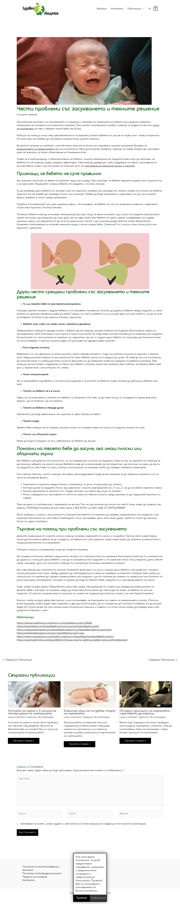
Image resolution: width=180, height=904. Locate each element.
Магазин (102, 9)
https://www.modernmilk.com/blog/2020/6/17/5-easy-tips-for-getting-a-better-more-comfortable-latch (72, 640)
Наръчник (32, 717)
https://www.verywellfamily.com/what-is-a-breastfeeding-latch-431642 (54, 623)
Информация (98, 898)
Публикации (134, 9)
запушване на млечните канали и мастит (110, 166)
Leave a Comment (16, 717)
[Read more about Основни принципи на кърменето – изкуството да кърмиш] (146, 694)
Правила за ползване (35, 877)
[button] (150, 9)
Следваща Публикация (162, 660)
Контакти (117, 9)
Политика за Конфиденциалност (42, 873)
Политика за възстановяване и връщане (41, 868)
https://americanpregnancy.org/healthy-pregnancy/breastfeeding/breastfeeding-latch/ (65, 636)
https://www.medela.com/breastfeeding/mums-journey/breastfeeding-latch (58, 626)
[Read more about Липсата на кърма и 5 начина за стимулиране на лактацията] (34, 694)
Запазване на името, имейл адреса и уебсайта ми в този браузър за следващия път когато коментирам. (83, 824)
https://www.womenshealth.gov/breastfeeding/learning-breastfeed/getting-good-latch (64, 630)
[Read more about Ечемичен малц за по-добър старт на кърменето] (90, 694)
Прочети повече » (23, 741)
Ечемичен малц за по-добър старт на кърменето (89, 712)
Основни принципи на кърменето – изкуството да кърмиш (146, 712)
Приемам (81, 898)
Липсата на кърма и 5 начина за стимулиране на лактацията (32, 712)
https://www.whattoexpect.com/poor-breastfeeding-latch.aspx (50, 633)
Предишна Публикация (17, 660)
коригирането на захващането (35, 149)
